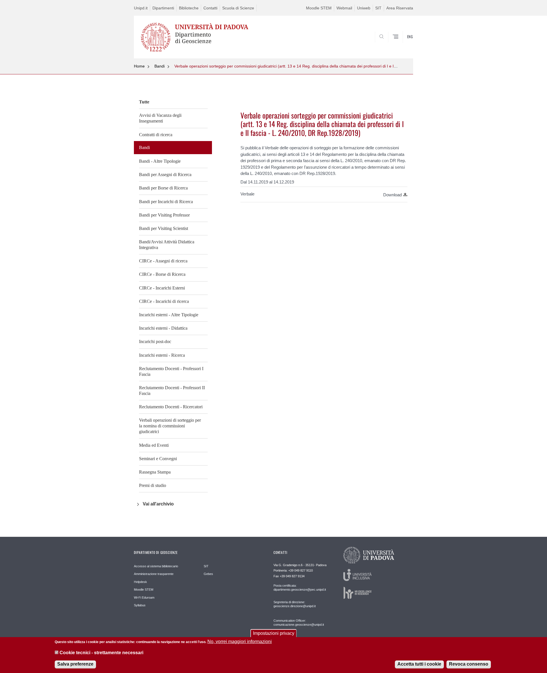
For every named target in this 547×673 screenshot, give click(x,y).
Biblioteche (189, 8)
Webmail (344, 8)
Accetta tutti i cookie (419, 664)
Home (139, 66)
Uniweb (363, 8)
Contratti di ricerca (155, 134)
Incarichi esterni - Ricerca (162, 355)
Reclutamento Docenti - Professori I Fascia (171, 371)
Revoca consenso (468, 664)
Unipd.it (141, 8)
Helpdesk (140, 582)
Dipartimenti (163, 8)
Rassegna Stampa (155, 472)
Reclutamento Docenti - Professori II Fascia (172, 390)
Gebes (208, 574)
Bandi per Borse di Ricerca (163, 187)
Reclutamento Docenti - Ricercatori (171, 406)
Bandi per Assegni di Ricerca (165, 174)
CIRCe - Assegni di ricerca (163, 260)
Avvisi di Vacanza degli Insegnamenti (160, 118)
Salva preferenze (75, 664)
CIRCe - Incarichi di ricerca (164, 301)
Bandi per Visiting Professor (164, 215)
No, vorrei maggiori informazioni (239, 641)
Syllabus (140, 605)
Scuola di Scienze (238, 8)
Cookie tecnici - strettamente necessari (101, 652)
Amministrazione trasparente (154, 574)
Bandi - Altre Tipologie (160, 161)
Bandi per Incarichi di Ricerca (166, 201)
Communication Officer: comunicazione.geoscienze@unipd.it (299, 622)
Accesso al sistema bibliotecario (156, 566)
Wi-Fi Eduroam (144, 597)
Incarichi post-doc (155, 341)
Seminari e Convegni (158, 458)
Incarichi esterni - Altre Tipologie (168, 314)
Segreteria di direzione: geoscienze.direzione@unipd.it (295, 604)
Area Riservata (399, 8)
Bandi (159, 66)
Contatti (210, 8)
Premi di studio (152, 485)
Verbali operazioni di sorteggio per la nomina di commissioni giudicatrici (170, 426)
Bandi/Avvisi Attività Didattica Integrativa (166, 244)
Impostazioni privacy (273, 633)
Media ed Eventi (154, 445)
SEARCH (403, 45)
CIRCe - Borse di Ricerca (162, 274)
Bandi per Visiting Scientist (163, 228)
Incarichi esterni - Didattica (163, 328)
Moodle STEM (319, 8)
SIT (378, 8)
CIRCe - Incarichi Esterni (162, 287)
